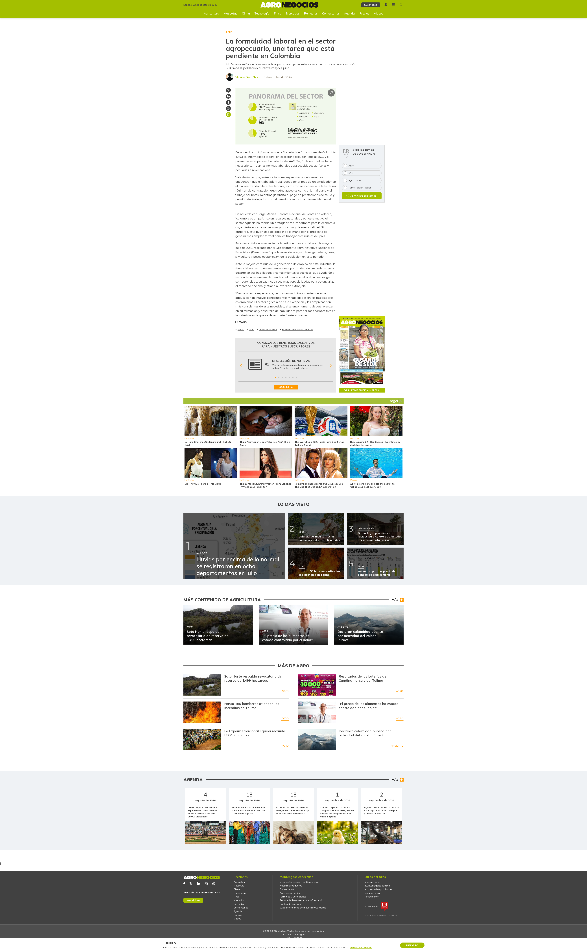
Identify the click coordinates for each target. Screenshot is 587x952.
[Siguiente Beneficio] (330, 365)
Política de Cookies (290, 904)
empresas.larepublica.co (378, 889)
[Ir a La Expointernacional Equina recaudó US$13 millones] (202, 739)
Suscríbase (370, 4)
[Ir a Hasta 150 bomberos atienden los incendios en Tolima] (202, 712)
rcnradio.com (372, 896)
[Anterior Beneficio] (241, 365)
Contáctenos (287, 889)
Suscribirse (193, 900)
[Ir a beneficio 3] (282, 377)
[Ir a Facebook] (184, 883)
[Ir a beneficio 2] (278, 377)
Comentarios (331, 13)
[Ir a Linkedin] (198, 883)
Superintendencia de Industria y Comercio (303, 907)
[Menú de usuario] (385, 5)
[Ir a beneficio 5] (289, 377)
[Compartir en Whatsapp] (228, 108)
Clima (246, 13)
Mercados (293, 13)
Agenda (349, 13)
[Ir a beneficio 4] (285, 377)
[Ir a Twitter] (191, 883)
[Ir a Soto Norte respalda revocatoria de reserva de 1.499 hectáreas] (202, 685)
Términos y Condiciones (293, 896)
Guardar (228, 114)
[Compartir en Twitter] (228, 90)
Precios (364, 13)
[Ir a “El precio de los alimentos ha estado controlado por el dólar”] (317, 712)
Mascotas (230, 13)
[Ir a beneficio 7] (296, 377)
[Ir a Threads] (213, 883)
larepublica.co (372, 882)
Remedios (311, 13)
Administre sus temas (363, 195)
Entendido (412, 945)
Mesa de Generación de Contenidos (299, 882)
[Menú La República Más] (393, 4)
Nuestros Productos (291, 885)
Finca (277, 13)
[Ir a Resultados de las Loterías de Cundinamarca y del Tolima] (317, 685)
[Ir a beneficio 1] (275, 377)
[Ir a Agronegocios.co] (201, 877)
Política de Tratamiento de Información (301, 900)
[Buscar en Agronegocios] (401, 5)
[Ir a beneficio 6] (293, 377)
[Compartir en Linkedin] (228, 96)
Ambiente (397, 745)
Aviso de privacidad (290, 893)
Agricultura (211, 13)
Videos (378, 13)
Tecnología (261, 13)
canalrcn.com (372, 893)
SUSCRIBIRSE (286, 387)
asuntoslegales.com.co (377, 885)
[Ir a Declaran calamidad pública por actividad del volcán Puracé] (317, 739)
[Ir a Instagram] (206, 883)
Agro (285, 691)
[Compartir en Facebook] (228, 102)
